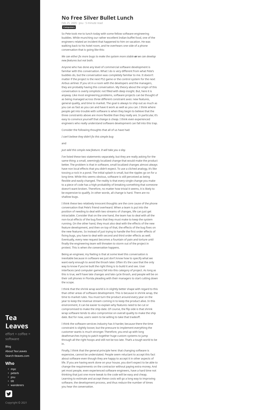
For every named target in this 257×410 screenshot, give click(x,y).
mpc (13, 369)
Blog (8, 346)
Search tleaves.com (17, 356)
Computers (69, 27)
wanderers (17, 385)
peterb (15, 373)
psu (13, 377)
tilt (12, 381)
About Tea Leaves (16, 351)
